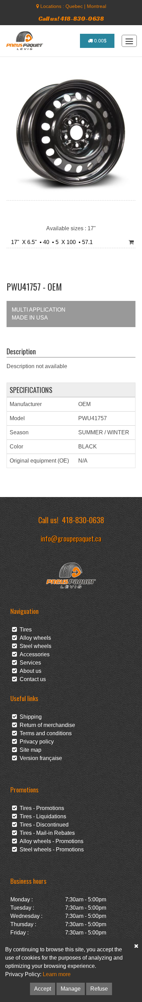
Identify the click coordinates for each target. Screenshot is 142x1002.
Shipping (29, 717)
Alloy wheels (34, 638)
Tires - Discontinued (43, 825)
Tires (24, 629)
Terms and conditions (44, 733)
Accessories (33, 654)
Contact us (31, 679)
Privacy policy (35, 742)
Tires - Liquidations (41, 816)
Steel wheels (34, 646)
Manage (71, 989)
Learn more (57, 974)
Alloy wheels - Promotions (50, 841)
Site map (29, 750)
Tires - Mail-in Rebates (46, 833)
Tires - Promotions (40, 808)
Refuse (99, 989)
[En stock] (131, 242)
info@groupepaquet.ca (71, 538)
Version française (39, 758)
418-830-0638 (83, 519)
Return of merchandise (46, 725)
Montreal (96, 6)
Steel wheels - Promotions (50, 849)
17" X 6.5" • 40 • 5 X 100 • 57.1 (50, 242)
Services (29, 663)
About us (29, 671)
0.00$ (99, 40)
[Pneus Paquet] (25, 40)
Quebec (74, 6)
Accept (42, 989)
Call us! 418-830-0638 (71, 18)
